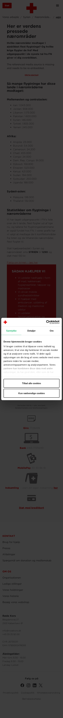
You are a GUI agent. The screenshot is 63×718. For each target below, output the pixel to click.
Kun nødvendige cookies (31, 393)
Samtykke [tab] (11, 330)
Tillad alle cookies (31, 383)
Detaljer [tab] (31, 330)
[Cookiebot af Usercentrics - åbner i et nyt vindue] (46, 322)
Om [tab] (52, 330)
